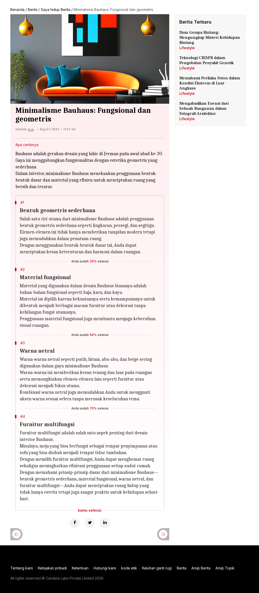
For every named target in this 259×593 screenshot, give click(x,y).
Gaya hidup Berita (55, 9)
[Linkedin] (105, 523)
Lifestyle (187, 48)
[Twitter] (90, 523)
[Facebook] (75, 523)
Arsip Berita (200, 568)
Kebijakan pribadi (52, 568)
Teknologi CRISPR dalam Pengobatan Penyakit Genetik (206, 60)
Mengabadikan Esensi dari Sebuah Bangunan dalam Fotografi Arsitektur (204, 108)
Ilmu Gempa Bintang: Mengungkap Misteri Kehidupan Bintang (209, 37)
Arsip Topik (224, 568)
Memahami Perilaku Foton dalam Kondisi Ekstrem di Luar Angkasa (209, 83)
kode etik (129, 568)
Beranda (17, 9)
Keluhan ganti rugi (157, 568)
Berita (32, 9)
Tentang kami (21, 568)
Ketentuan (80, 568)
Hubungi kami (105, 568)
